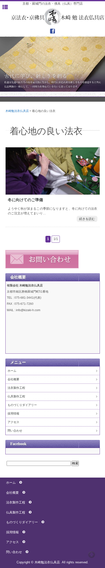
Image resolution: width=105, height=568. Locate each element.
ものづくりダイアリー (22, 405)
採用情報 (13, 413)
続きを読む (87, 219)
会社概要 (13, 379)
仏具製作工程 (16, 396)
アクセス (13, 422)
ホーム (12, 370)
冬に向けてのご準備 (25, 199)
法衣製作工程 (16, 388)
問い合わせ (15, 430)
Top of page (91, 554)
